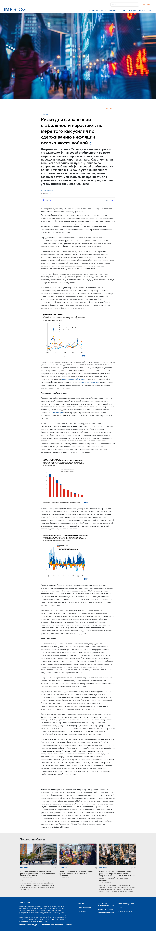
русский (146, 5)
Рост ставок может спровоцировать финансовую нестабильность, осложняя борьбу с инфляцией (37, 873)
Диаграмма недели (97, 11)
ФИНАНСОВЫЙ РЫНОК (105, 909)
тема (123, 11)
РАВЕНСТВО (82, 911)
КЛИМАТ (81, 904)
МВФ (150, 11)
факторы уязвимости (90, 382)
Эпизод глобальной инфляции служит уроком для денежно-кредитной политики (76, 873)
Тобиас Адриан (47, 190)
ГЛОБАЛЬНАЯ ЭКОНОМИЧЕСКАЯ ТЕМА (106, 905)
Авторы (132, 11)
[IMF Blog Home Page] (14, 9)
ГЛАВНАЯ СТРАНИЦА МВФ (126, 911)
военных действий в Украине (75, 379)
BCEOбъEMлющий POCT (126, 904)
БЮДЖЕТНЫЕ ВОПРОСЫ (106, 913)
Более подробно (42, 921)
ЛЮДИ (120, 907)
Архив (142, 11)
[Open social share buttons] (90, 143)
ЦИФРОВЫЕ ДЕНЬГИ (84, 907)
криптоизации (57, 412)
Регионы (113, 11)
